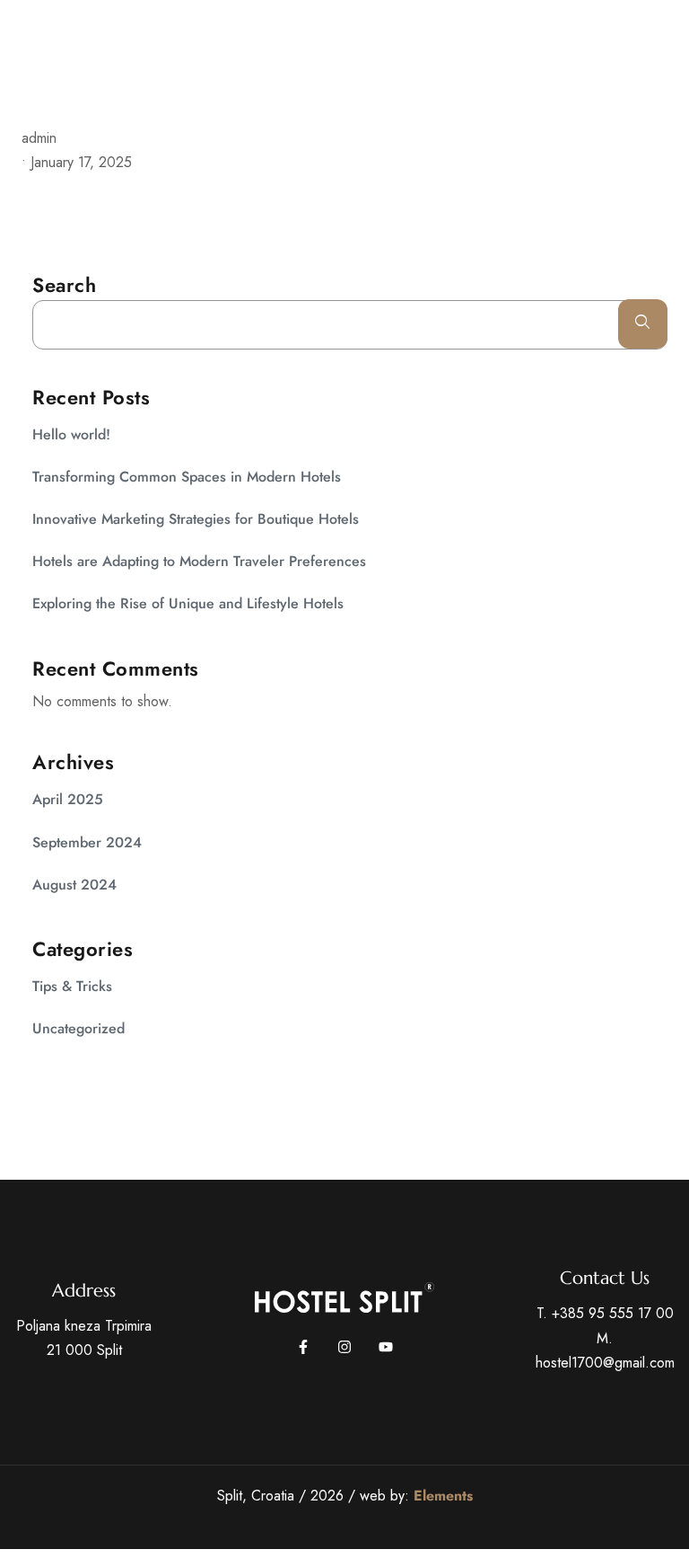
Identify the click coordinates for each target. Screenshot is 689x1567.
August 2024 (74, 884)
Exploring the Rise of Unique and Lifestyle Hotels (188, 603)
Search (64, 284)
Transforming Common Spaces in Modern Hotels (186, 476)
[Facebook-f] (303, 1347)
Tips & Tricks (72, 986)
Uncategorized (78, 1028)
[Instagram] (344, 1347)
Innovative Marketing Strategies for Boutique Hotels (195, 519)
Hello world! (71, 434)
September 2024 (87, 842)
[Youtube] (386, 1347)
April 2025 (67, 799)
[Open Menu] (680, 53)
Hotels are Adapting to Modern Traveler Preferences (199, 561)
